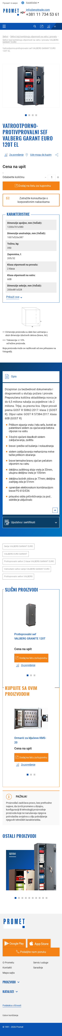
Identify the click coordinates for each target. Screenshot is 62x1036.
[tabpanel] (31, 86)
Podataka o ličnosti (12, 1005)
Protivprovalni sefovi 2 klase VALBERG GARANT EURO (29, 561)
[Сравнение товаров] (48, 26)
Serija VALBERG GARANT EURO (18, 546)
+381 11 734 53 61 (42, 14)
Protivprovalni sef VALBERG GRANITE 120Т (29, 636)
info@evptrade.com (38, 9)
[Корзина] (42, 26)
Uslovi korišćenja (10, 1015)
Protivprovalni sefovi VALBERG (18, 576)
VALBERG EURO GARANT (15, 554)
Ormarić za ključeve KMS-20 (30, 740)
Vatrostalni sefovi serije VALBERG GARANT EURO (26, 569)
